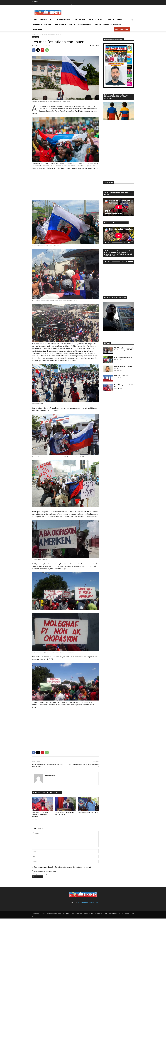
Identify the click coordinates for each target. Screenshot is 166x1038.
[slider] (130, 261)
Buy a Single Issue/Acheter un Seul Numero (57, 4)
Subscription (35, 4)
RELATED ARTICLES (39, 793)
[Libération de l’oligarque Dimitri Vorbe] (108, 369)
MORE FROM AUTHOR (54, 793)
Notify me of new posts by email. (42, 874)
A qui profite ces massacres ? (123, 357)
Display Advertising (74, 4)
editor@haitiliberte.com (88, 902)
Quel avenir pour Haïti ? (121, 375)
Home (35, 20)
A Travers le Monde (63, 20)
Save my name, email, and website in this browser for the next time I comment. (62, 867)
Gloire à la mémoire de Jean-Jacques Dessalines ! (83, 766)
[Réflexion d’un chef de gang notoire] (88, 804)
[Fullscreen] (132, 242)
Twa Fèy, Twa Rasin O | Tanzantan (108, 24)
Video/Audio (37, 29)
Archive (43, 4)
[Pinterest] (42, 50)
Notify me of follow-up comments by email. (45, 871)
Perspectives (60, 24)
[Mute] (129, 242)
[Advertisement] (99, 12)
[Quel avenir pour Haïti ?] (108, 378)
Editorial (111, 20)
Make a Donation (121, 29)
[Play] (106, 242)
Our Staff (117, 4)
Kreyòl (120, 20)
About (128, 4)
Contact (123, 4)
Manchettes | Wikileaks (42, 24)
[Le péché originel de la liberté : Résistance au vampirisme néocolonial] (42, 804)
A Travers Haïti (45, 20)
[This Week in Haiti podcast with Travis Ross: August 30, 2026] (108, 350)
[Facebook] (34, 50)
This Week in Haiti (84, 24)
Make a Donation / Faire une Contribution (102, 4)
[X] (38, 50)
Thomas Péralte (36, 45)
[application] (118, 235)
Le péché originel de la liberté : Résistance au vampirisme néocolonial (40, 814)
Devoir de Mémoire (96, 20)
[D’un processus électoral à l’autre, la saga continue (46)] (65, 804)
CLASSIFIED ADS (85, 4)
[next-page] (36, 821)
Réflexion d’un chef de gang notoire (88, 812)
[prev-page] (33, 821)
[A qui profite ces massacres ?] (108, 359)
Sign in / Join (35, 1)
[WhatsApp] (47, 50)
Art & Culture (79, 20)
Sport (71, 24)
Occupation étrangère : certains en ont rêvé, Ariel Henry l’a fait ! (47, 766)
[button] (132, 20)
